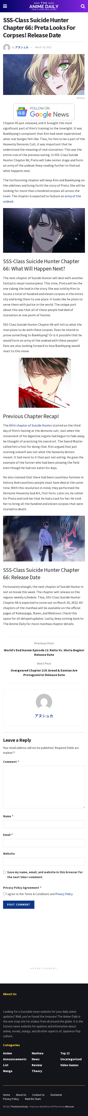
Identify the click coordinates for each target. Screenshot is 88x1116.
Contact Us (38, 1095)
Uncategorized (71, 1059)
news (35, 1059)
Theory (37, 1071)
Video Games (69, 1065)
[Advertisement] (44, 938)
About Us (21, 1095)
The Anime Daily (19, 1106)
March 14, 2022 (43, 47)
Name (8, 816)
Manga (7, 1071)
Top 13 (65, 1053)
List (5, 1065)
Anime (7, 1053)
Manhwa (37, 1053)
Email (8, 835)
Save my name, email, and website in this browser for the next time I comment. (45, 874)
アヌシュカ (21, 47)
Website (9, 853)
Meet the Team (33, 1099)
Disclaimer (56, 1095)
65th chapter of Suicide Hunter (30, 425)
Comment (11, 762)
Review (37, 1065)
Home (6, 1095)
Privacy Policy (63, 894)
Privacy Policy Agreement (22, 888)
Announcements (14, 1059)
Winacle (69, 1106)
